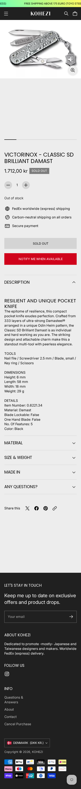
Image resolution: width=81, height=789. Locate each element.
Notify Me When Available (41, 259)
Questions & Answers (13, 699)
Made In (12, 472)
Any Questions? (21, 487)
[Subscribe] (71, 616)
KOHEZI (37, 752)
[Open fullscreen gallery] (73, 70)
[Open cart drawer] (75, 13)
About (9, 709)
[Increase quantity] (26, 185)
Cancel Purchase (17, 724)
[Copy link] (55, 508)
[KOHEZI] (40, 14)
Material (13, 443)
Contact (10, 717)
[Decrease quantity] (8, 185)
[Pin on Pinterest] (45, 508)
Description (17, 282)
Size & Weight (18, 457)
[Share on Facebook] (36, 508)
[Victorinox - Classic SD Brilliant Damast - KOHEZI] (40, 49)
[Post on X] (27, 508)
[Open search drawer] (66, 13)
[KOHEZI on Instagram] (7, 673)
